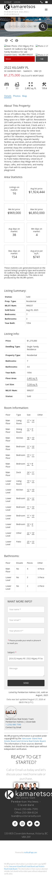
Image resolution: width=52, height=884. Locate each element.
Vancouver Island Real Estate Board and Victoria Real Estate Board (24, 739)
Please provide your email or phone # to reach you (24, 641)
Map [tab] (24, 96)
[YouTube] (37, 823)
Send (26, 683)
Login (17, 2)
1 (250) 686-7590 (13, 724)
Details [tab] (7, 96)
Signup (7, 2)
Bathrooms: (11, 556)
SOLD (46, 19)
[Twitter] (29, 823)
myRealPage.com (30, 852)
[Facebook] (15, 823)
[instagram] (22, 823)
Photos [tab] (17, 96)
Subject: (11, 652)
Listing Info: (11, 334)
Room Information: (16, 408)
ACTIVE (35, 19)
